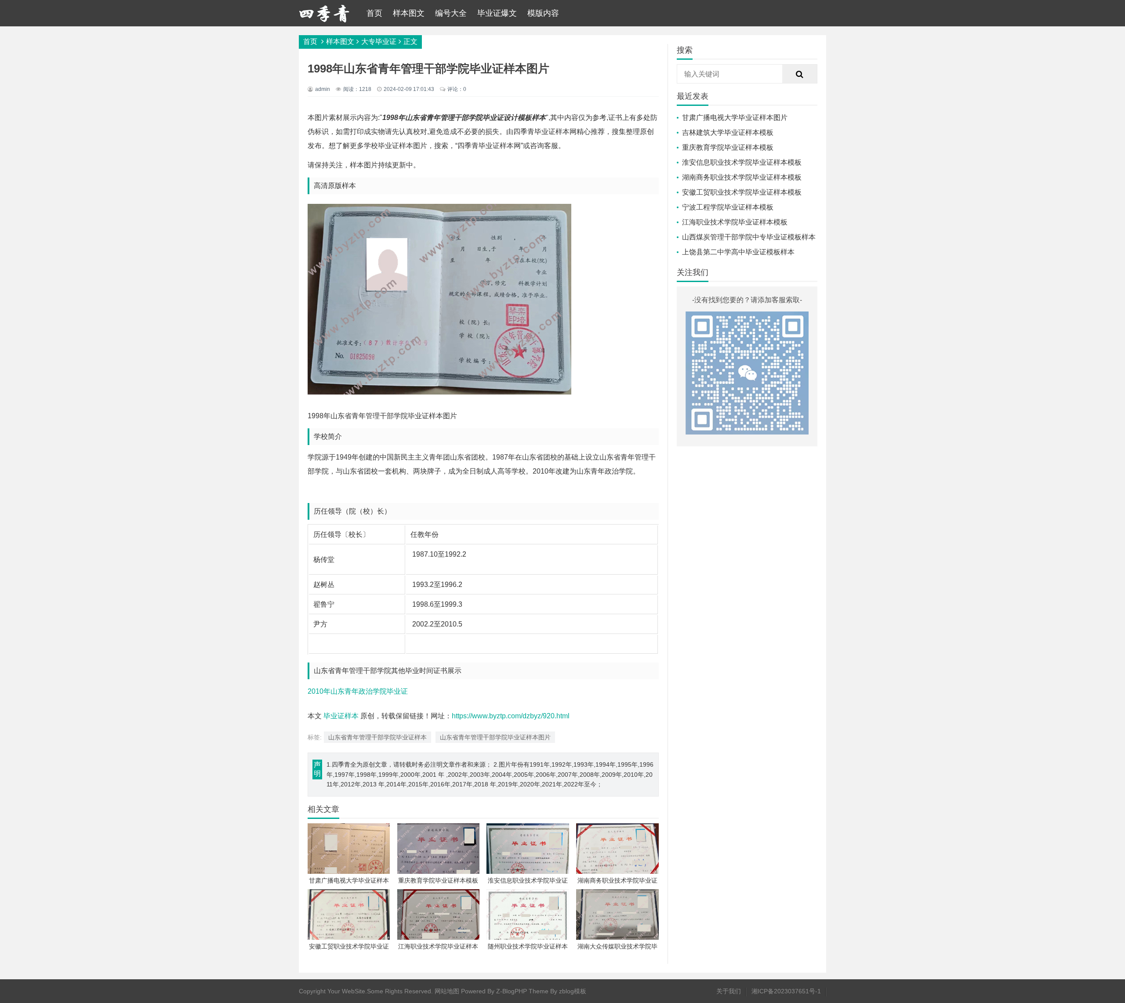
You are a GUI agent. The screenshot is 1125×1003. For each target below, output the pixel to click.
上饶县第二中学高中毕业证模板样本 (738, 252)
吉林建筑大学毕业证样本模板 (727, 132)
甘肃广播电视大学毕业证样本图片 (735, 117)
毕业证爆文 (497, 13)
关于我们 (728, 991)
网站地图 (447, 991)
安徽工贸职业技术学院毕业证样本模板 (742, 192)
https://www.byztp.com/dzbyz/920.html (511, 716)
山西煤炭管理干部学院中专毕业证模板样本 (749, 237)
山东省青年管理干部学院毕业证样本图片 (495, 737)
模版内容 (543, 13)
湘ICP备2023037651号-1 (786, 991)
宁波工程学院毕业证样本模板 (727, 207)
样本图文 (409, 13)
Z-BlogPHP (511, 991)
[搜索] (799, 74)
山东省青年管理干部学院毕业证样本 (377, 737)
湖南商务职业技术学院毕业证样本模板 (742, 177)
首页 (374, 13)
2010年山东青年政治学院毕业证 (358, 691)
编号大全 (451, 13)
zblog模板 (572, 991)
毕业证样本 (341, 716)
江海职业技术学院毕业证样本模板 (735, 222)
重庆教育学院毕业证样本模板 (727, 147)
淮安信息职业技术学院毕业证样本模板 (742, 162)
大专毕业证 (378, 41)
